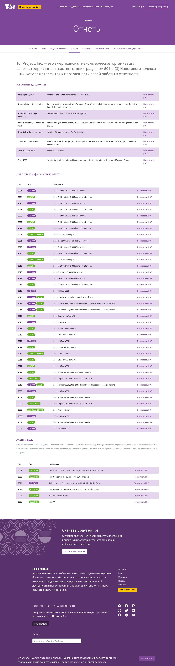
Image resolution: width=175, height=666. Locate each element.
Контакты (122, 577)
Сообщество (87, 6)
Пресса (121, 580)
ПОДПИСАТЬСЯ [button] (41, 624)
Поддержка (74, 6)
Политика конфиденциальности (127, 48)
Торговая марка (102, 48)
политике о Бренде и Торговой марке (83, 662)
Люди (43, 48)
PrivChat (122, 584)
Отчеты (75, 48)
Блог (97, 6)
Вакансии (86, 48)
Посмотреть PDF (144, 190)
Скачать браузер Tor (157, 6)
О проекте (62, 6)
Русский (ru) (136, 6)
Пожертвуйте (107, 6)
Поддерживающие (58, 48)
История (33, 48)
